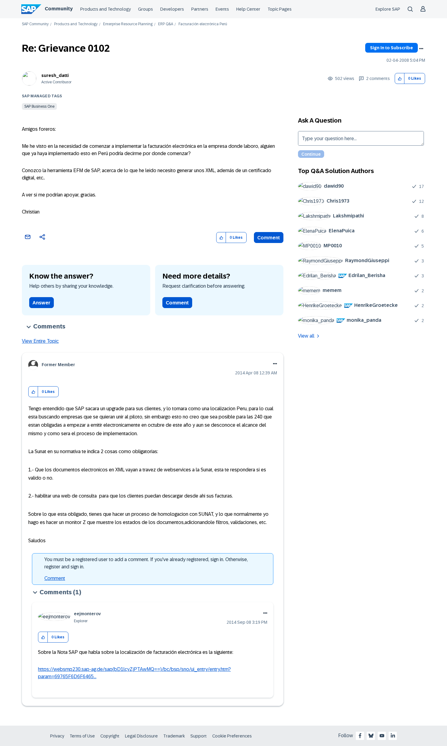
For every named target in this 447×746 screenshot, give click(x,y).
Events (222, 9)
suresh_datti (55, 75)
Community (59, 8)
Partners (199, 9)
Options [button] (421, 48)
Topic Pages (280, 9)
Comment (268, 237)
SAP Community (35, 24)
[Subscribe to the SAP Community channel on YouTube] (381, 735)
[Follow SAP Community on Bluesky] (371, 735)
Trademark (174, 736)
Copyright (110, 736)
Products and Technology (105, 9)
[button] (399, 78)
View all (306, 335)
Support (198, 736)
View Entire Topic (40, 341)
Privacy (57, 736)
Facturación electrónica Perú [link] (202, 24)
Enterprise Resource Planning (128, 24)
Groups (145, 9)
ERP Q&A (165, 24)
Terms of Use (82, 736)
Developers (172, 9)
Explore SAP (388, 9)
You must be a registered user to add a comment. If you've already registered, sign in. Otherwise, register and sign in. (146, 563)
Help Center (248, 9)
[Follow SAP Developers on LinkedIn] (392, 735)
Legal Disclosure (141, 736)
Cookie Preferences (232, 736)
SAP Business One (39, 106)
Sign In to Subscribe (391, 47)
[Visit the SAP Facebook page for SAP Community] (360, 735)
